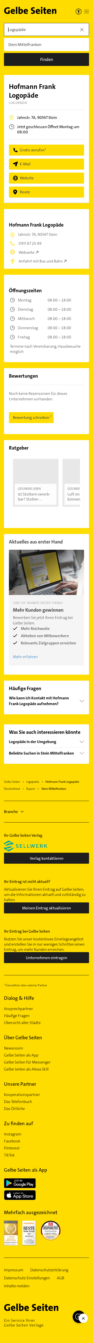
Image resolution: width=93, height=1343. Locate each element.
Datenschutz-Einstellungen (27, 1278)
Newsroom (13, 1048)
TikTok (9, 1155)
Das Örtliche (14, 1108)
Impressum (13, 1270)
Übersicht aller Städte (22, 1022)
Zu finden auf (18, 1123)
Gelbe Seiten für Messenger (27, 1062)
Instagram (12, 1134)
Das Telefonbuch (18, 1101)
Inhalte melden (17, 1286)
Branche (11, 811)
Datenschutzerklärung (49, 1270)
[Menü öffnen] (86, 11)
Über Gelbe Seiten (23, 1037)
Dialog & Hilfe (19, 998)
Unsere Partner (20, 1084)
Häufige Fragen (17, 1015)
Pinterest (12, 1148)
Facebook (12, 1141)
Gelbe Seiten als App (21, 1055)
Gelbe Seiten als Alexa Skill (26, 1069)
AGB (60, 1278)
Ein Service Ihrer (24, 1323)
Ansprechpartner (18, 1008)
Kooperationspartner (22, 1094)
